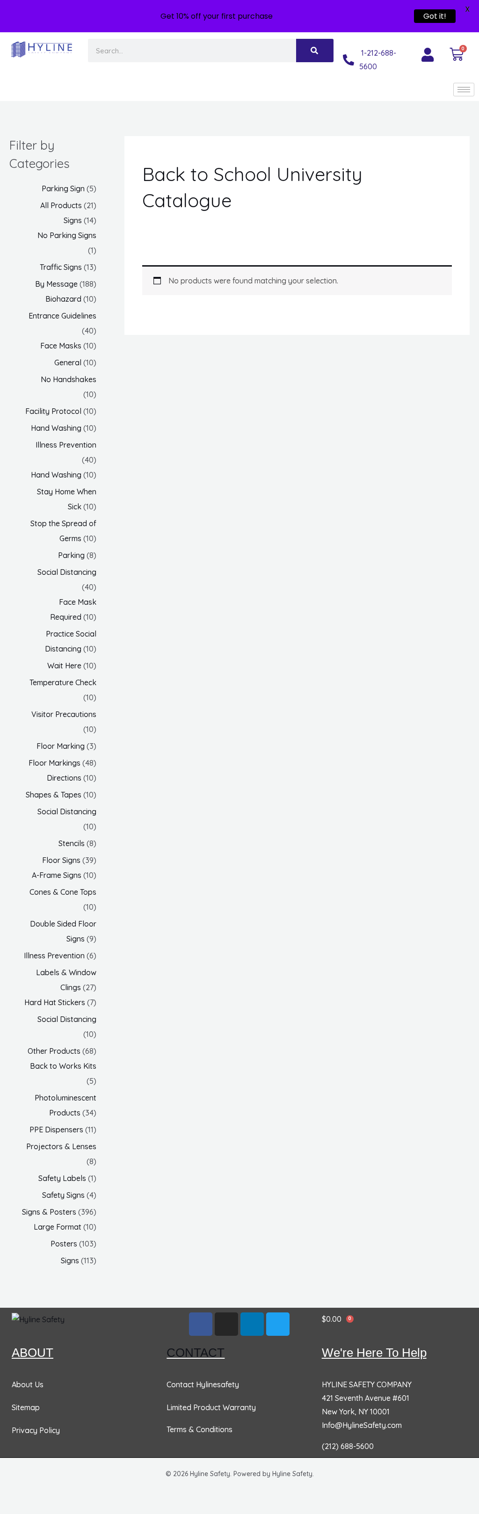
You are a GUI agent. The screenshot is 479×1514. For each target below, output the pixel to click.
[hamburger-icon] (463, 89)
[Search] (315, 50)
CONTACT (196, 1353)
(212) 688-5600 (348, 1446)
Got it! (434, 16)
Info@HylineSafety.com (362, 1425)
